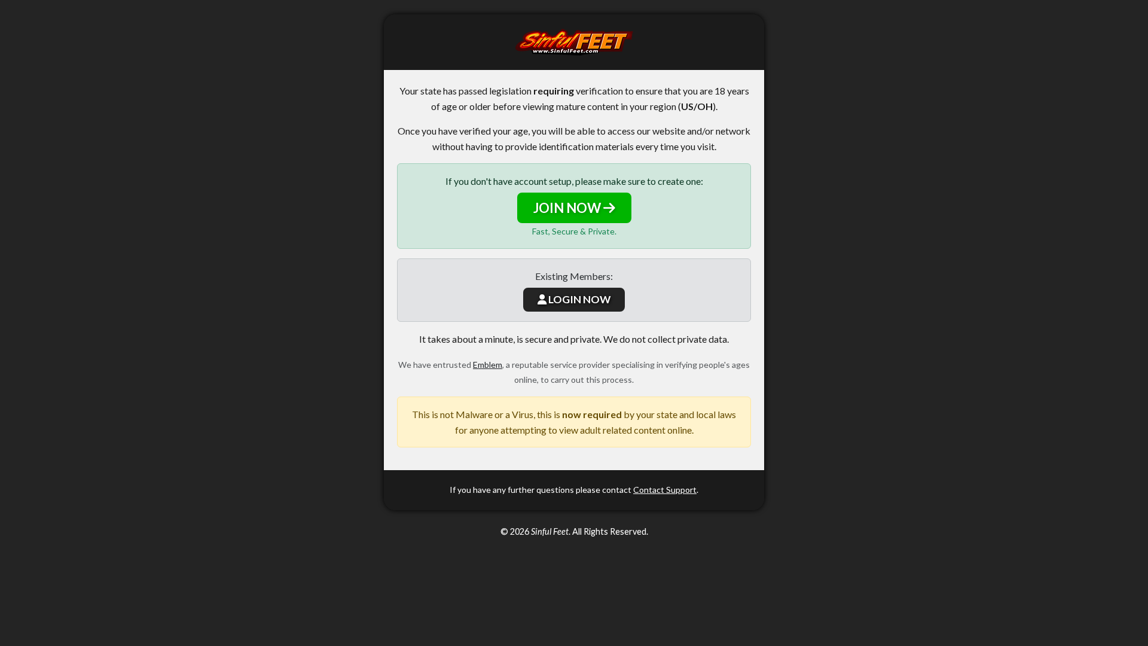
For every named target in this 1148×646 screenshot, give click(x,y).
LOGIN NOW (578, 299)
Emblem (487, 364)
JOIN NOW (568, 208)
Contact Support (665, 489)
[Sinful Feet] (574, 42)
